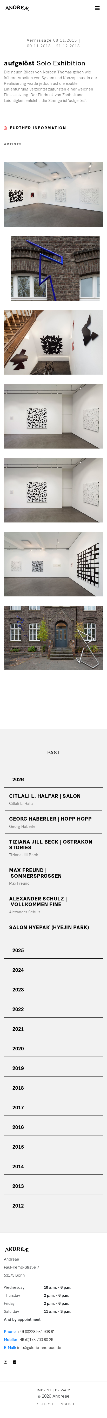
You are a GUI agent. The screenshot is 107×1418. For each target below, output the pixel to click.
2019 (18, 1067)
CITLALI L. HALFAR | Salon (45, 795)
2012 (18, 1205)
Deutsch (44, 1403)
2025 (18, 949)
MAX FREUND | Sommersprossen (35, 872)
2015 (18, 1146)
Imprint (44, 1389)
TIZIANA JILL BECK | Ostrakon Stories (50, 844)
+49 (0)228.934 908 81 (36, 1331)
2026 (18, 779)
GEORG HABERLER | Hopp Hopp (50, 818)
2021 (18, 1028)
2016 (18, 1126)
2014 (18, 1166)
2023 (18, 989)
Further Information (38, 127)
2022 (18, 1008)
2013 (18, 1185)
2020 (18, 1048)
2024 (18, 969)
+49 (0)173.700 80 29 (35, 1339)
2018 (18, 1087)
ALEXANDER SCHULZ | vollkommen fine (38, 901)
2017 (18, 1107)
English (66, 1403)
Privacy (62, 1389)
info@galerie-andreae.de (39, 1347)
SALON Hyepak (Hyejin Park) (49, 926)
